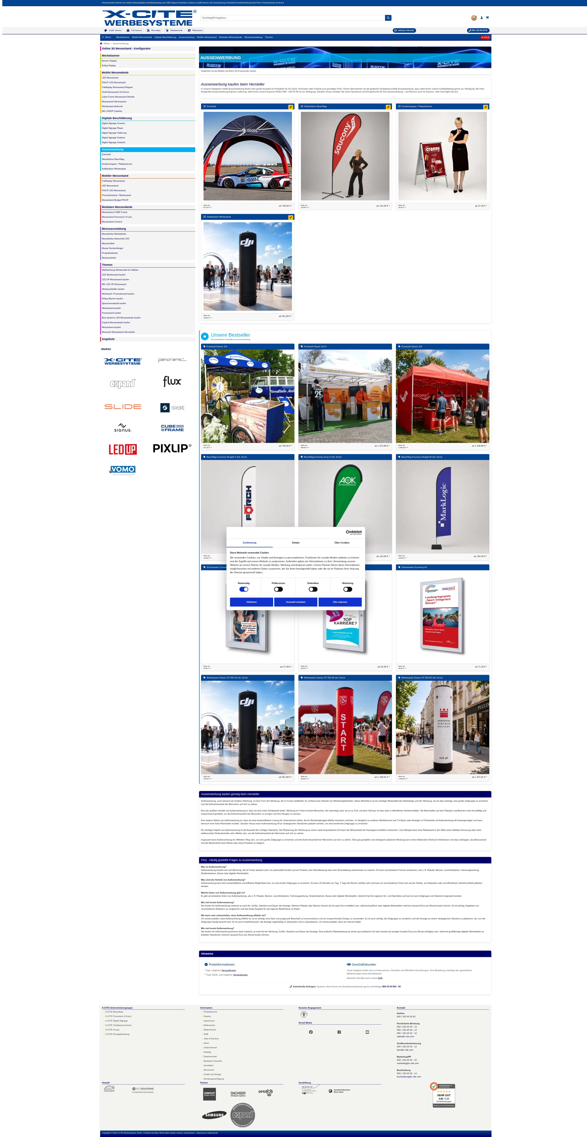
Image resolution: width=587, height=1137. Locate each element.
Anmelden (209, 1065)
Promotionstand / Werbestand (116, 195)
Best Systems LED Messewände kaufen (121, 317)
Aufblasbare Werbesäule (114, 168)
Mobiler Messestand (207, 37)
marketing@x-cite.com (408, 1063)
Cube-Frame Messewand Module (118, 97)
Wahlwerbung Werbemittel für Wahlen (120, 270)
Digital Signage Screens (113, 123)
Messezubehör (109, 257)
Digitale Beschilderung (165, 37)
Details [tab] (296, 542)
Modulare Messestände (230, 37)
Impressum (209, 1020)
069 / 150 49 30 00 (479, 30)
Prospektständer (110, 253)
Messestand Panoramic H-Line (117, 217)
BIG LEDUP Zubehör (112, 111)
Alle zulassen (340, 602)
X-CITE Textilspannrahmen (118, 1025)
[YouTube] (369, 1030)
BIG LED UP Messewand (114, 284)
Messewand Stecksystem (114, 101)
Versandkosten (229, 970)
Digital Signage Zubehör (113, 142)
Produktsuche (210, 1012)
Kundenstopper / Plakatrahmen (117, 164)
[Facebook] (312, 1030)
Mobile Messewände (142, 37)
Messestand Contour (112, 221)
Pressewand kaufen (111, 313)
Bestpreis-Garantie (213, 1061)
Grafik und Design (212, 1074)
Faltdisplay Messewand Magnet (117, 87)
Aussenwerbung (186, 37)
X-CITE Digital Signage (116, 1020)
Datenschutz (210, 1029)
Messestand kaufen (111, 327)
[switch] (278, 589)
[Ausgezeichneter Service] (474, 18)
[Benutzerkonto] (481, 17)
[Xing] (341, 1030)
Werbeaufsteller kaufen (113, 289)
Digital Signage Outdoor (113, 137)
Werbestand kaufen (111, 308)
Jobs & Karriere (211, 1038)
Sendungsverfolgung (214, 1079)
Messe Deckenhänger (112, 248)
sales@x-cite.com (405, 1036)
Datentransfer (210, 1056)
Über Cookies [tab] (342, 542)
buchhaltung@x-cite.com (409, 1076)
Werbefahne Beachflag (113, 159)
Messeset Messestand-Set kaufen (118, 332)
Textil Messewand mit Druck (115, 92)
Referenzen (209, 1025)
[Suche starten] (388, 18)
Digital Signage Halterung (114, 133)
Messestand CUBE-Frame (114, 212)
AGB (380, 978)
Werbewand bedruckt (112, 106)
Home (106, 43)
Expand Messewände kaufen (116, 322)
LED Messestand (110, 185)
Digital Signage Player (112, 128)
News (206, 1043)
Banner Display (109, 60)
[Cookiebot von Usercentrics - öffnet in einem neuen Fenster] (348, 532)
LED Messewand (110, 77)
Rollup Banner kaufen (112, 298)
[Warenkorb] (487, 17)
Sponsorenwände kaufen (114, 303)
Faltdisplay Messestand (113, 181)
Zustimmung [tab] (250, 542)
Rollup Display (109, 65)
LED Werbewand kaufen (114, 274)
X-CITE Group (112, 1029)
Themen (269, 37)
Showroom (209, 1070)
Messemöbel (108, 243)
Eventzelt (106, 154)
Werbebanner (123, 37)
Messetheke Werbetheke (114, 234)
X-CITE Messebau (114, 1012)
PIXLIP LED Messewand (114, 82)
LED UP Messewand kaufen (115, 279)
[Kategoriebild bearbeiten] (290, 107)
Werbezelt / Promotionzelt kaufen (118, 294)
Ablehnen (251, 602)
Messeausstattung (253, 37)
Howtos (207, 1016)
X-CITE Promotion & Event (118, 1016)
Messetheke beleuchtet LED (115, 238)
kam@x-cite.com (405, 1050)
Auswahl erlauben (296, 602)
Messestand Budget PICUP (115, 200)
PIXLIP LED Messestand (114, 190)
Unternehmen (210, 1047)
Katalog (207, 1052)
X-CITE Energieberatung (117, 1034)
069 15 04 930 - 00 (391, 986)
